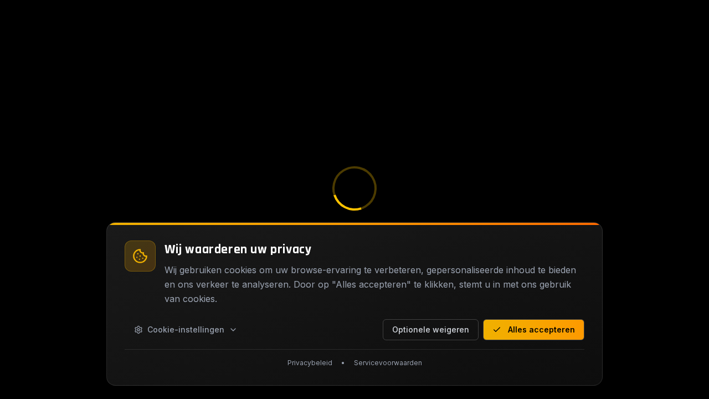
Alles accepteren (541, 329)
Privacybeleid (309, 363)
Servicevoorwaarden (388, 363)
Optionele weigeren (430, 329)
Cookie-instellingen (185, 329)
